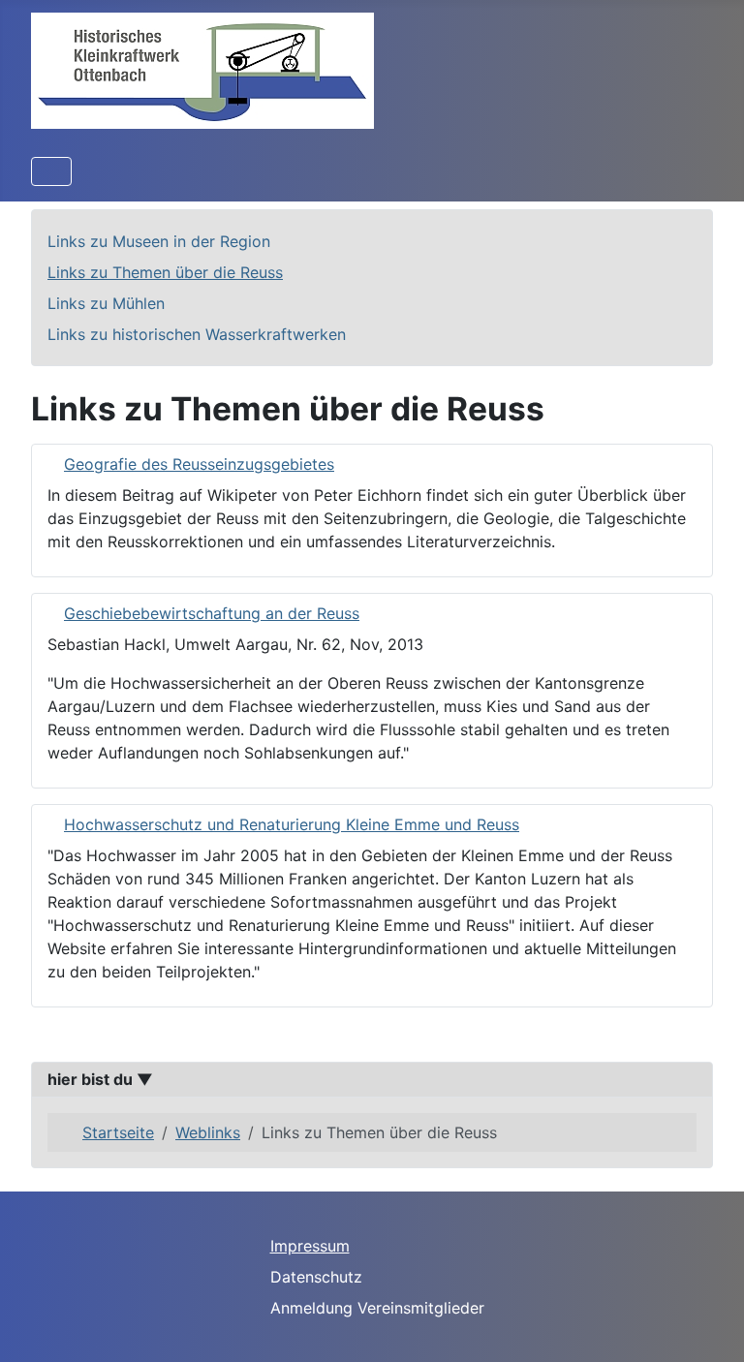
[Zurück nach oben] (710, 1326)
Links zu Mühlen (106, 303)
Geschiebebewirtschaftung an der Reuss (211, 613)
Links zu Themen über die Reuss (165, 272)
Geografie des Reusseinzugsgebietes (199, 464)
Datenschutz (316, 1276)
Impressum (310, 1245)
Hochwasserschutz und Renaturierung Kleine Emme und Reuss (291, 824)
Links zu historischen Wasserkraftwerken (196, 334)
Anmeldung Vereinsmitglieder (377, 1307)
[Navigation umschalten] (51, 171)
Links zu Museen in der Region (158, 241)
